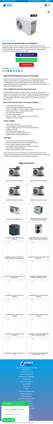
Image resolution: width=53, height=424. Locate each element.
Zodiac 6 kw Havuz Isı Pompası (38, 200)
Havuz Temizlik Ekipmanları (26, 391)
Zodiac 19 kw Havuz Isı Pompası (14, 181)
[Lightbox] (49, 12)
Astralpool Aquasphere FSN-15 (14, 219)
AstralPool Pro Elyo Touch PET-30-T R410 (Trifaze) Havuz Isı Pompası (14, 257)
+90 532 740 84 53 (9, 1)
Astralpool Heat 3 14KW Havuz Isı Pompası (14, 238)
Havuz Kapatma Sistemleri (26, 377)
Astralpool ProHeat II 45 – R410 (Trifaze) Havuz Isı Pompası (38, 219)
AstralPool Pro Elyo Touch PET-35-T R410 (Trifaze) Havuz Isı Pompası (38, 238)
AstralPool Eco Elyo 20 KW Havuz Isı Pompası (38, 315)
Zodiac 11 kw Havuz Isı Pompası (14, 200)
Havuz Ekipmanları (26, 396)
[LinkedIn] (11, 71)
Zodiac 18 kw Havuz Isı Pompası (38, 181)
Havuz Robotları (26, 384)
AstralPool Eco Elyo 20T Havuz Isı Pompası (14, 315)
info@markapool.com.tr (38, 1)
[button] (26, 403)
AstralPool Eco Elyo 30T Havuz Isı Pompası (14, 296)
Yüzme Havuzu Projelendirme (26, 398)
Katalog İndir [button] (27, 65)
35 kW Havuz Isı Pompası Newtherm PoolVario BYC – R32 (38, 353)
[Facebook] (48, 1)
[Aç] (49, 5)
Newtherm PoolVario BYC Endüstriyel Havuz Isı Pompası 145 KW (38, 334)
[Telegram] (17, 71)
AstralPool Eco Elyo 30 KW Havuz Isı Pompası (38, 296)
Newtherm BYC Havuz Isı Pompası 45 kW (14, 353)
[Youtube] (29, 1)
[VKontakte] (19, 71)
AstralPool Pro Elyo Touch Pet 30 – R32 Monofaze (38, 257)
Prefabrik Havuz (26, 379)
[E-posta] (22, 71)
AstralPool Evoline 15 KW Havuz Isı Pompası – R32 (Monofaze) (38, 276)
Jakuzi (26, 389)
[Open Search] (45, 5)
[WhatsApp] (14, 71)
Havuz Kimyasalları (26, 394)
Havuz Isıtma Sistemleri (9, 41)
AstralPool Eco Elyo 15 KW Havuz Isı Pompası (14, 334)
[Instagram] (49, 1)
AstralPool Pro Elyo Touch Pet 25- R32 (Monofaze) (14, 276)
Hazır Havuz (26, 386)
